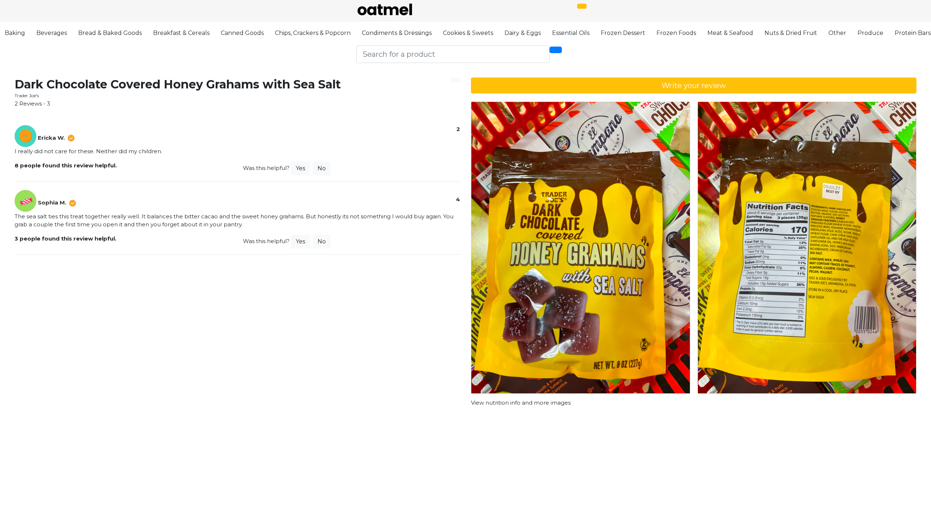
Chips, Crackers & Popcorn (313, 32)
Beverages (51, 32)
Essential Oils (571, 32)
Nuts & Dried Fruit (790, 32)
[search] (556, 50)
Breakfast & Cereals (181, 32)
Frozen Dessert (623, 32)
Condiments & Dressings (397, 32)
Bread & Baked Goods (110, 32)
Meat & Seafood (730, 32)
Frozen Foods (676, 32)
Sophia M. (52, 202)
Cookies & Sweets (468, 32)
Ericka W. (51, 137)
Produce (870, 32)
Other (837, 32)
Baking (15, 32)
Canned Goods (242, 32)
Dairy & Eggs (522, 32)
